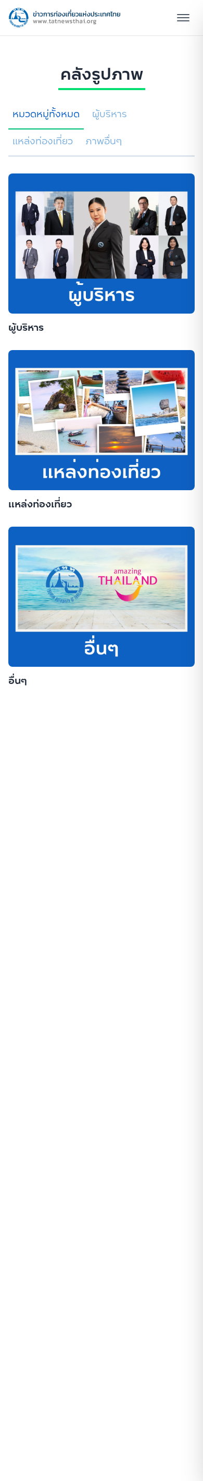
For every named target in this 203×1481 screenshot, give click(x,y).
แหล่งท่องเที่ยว (42, 141)
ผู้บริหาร (109, 114)
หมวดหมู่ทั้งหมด (46, 114)
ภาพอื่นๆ (103, 141)
